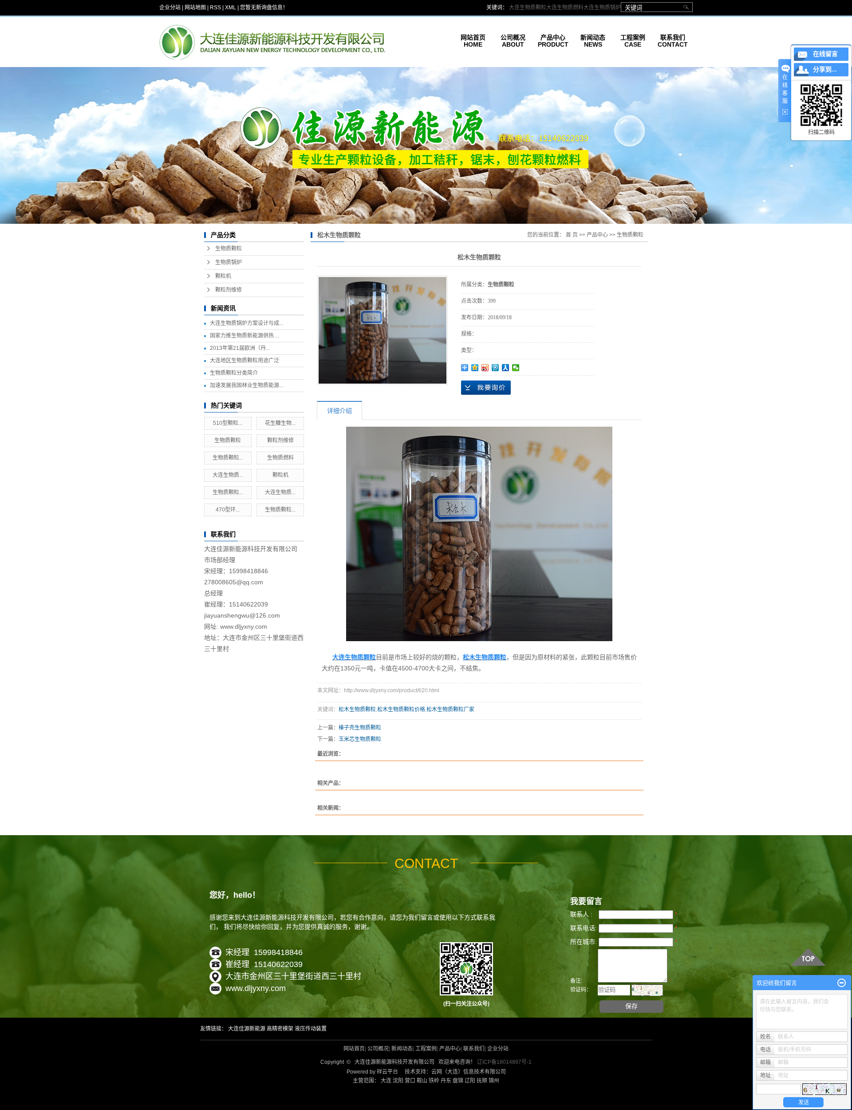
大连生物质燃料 (565, 7)
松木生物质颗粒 (357, 709)
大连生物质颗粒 (527, 7)
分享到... (825, 69)
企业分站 (170, 7)
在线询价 (486, 388)
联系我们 (474, 1049)
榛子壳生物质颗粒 (360, 728)
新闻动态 (402, 1049)
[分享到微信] (516, 367)
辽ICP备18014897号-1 (504, 1062)
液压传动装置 (311, 1029)
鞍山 (422, 1081)
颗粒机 (223, 276)
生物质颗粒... (228, 458)
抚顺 (482, 1081)
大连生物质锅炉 (602, 7)
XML (230, 7)
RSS (215, 7)
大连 (386, 1081)
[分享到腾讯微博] (495, 367)
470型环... (228, 510)
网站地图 (195, 7)
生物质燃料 (280, 458)
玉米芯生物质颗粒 (360, 739)
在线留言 (825, 54)
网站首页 (354, 1049)
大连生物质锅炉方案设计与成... (246, 323)
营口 (410, 1081)
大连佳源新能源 (246, 1029)
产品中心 (597, 235)
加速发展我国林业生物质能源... (246, 385)
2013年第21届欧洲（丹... (240, 348)
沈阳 (398, 1081)
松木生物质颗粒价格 (401, 709)
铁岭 (434, 1081)
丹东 (446, 1081)
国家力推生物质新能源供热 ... (244, 336)
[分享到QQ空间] (475, 367)
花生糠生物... (280, 423)
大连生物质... (228, 475)
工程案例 (426, 1049)
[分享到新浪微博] (485, 367)
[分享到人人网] (505, 367)
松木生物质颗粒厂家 (450, 709)
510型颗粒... (227, 423)
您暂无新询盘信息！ (264, 7)
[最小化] (841, 983)
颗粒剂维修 (228, 290)
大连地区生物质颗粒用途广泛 (244, 360)
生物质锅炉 (228, 262)
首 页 (572, 235)
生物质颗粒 (228, 249)
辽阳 (470, 1081)
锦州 (494, 1081)
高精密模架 (280, 1029)
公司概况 (378, 1049)
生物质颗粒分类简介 (234, 373)
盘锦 (458, 1081)
